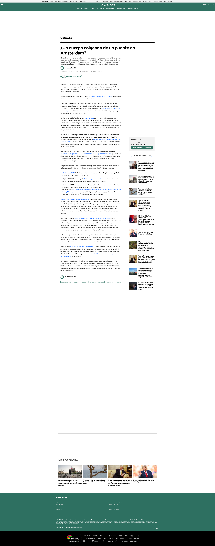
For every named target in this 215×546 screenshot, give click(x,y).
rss (57, 512)
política (79, 8)
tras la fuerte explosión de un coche (100, 96)
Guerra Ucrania (64, 41)
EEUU (71, 41)
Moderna (95, 541)
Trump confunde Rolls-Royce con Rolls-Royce (145, 233)
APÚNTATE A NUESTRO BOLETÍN (142, 147)
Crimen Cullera (162, 1)
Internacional (66, 282)
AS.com (125, 536)
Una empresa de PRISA (73, 537)
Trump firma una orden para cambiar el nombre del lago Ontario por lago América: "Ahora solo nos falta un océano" (146, 259)
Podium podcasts (103, 541)
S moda (118, 541)
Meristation (133, 541)
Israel (86, 41)
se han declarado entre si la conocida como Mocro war (92, 218)
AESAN (170, 1)
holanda (84, 282)
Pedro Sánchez (82, 1)
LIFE (97, 8)
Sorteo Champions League (116, 1)
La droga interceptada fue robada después (74, 199)
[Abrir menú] (2, 5)
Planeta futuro (130, 538)
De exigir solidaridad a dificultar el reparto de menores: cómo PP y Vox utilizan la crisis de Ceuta (145, 286)
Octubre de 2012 (69, 173)
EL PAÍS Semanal (123, 538)
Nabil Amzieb (89, 118)
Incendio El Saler (74, 1)
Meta (130, 1)
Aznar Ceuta (58, 1)
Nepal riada (65, 1)
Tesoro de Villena (137, 1)
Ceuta (51, 1)
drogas (76, 282)
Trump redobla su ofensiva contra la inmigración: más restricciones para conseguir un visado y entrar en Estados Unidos (145, 205)
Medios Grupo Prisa (73, 541)
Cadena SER (120, 536)
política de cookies (113, 504)
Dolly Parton (105, 1)
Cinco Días (111, 538)
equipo (57, 502)
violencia (92, 282)
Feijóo (125, 1)
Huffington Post (90, 538)
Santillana (104, 536)
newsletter (59, 509)
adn (131, 536)
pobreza (101, 282)
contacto (58, 507)
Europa (75, 41)
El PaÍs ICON (111, 541)
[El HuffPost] (108, 5)
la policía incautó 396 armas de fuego (82, 247)
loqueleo (125, 541)
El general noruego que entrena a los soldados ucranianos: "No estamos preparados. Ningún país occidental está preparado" (146, 246)
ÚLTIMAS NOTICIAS (133, 8)
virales (92, 8)
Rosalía (156, 1)
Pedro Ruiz (98, 1)
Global (66, 38)
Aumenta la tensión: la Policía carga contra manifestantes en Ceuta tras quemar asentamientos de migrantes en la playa (146, 273)
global (86, 8)
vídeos (102, 8)
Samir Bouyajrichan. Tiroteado (94, 179)
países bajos (110, 282)
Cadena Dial (117, 538)
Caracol (137, 536)
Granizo (144, 1)
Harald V (150, 1)
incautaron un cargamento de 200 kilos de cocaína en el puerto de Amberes (85, 154)
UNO (100, 538)
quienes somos (60, 504)
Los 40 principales (96, 536)
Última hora (204, 5)
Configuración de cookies (115, 502)
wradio (105, 538)
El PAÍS (88, 536)
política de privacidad (113, 509)
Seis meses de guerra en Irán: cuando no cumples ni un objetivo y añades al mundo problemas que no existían (146, 179)
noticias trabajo (121, 8)
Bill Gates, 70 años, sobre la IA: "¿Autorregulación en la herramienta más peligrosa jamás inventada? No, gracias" (146, 220)
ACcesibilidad (111, 512)
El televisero (110, 8)
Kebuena (135, 538)
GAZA (79, 41)
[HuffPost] (61, 497)
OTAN (82, 41)
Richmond (87, 541)
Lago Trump (91, 1)
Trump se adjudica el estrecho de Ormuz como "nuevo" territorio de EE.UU (146, 191)
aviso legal (111, 507)
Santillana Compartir (113, 536)
